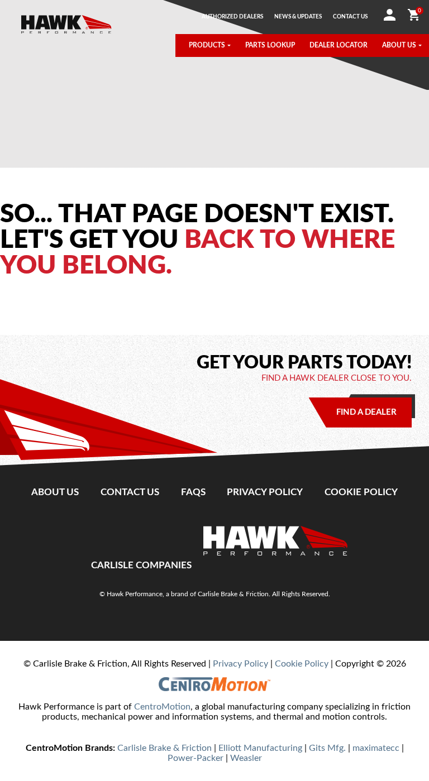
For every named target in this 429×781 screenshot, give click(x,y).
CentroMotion (162, 706)
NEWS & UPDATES (298, 17)
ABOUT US (399, 45)
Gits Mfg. (327, 748)
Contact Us (130, 492)
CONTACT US (350, 17)
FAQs (193, 492)
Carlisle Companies (141, 565)
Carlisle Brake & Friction (164, 748)
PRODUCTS (207, 45)
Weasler (246, 758)
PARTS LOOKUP (270, 45)
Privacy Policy (265, 492)
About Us (55, 492)
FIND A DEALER (366, 412)
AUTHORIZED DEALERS (232, 17)
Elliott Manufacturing (260, 748)
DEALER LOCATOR (338, 45)
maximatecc (375, 748)
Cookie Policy (361, 492)
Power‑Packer (195, 758)
